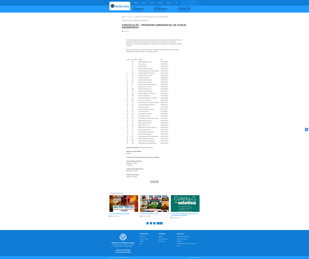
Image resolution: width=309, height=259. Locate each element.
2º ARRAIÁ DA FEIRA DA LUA (149, 213)
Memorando (162, 241)
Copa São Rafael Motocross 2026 (119, 213)
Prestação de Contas (182, 238)
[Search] (197, 3)
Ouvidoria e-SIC (184, 9)
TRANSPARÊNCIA (157, 7)
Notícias (160, 2)
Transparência (138, 9)
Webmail (161, 236)
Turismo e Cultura (144, 238)
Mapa (141, 243)
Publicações (130, 17)
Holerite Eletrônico (163, 238)
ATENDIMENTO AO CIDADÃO (184, 7)
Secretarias (143, 236)
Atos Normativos (160, 9)
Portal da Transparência (183, 236)
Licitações (179, 241)
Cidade (143, 2)
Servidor (168, 2)
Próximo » (159, 223)
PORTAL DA (135, 7)
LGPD (176, 2)
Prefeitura (136, 2)
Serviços (151, 2)
